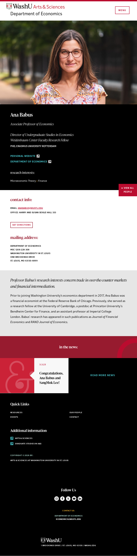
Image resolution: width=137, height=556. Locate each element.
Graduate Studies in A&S (28, 444)
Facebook (62, 498)
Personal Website (23, 156)
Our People (76, 413)
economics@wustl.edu (68, 519)
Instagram (56, 498)
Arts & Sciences (23, 438)
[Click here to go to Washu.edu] (51, 542)
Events (14, 417)
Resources (16, 413)
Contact (74, 417)
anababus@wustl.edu (30, 208)
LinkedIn (80, 498)
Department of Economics (36, 14)
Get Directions (21, 225)
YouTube (74, 498)
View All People (129, 190)
